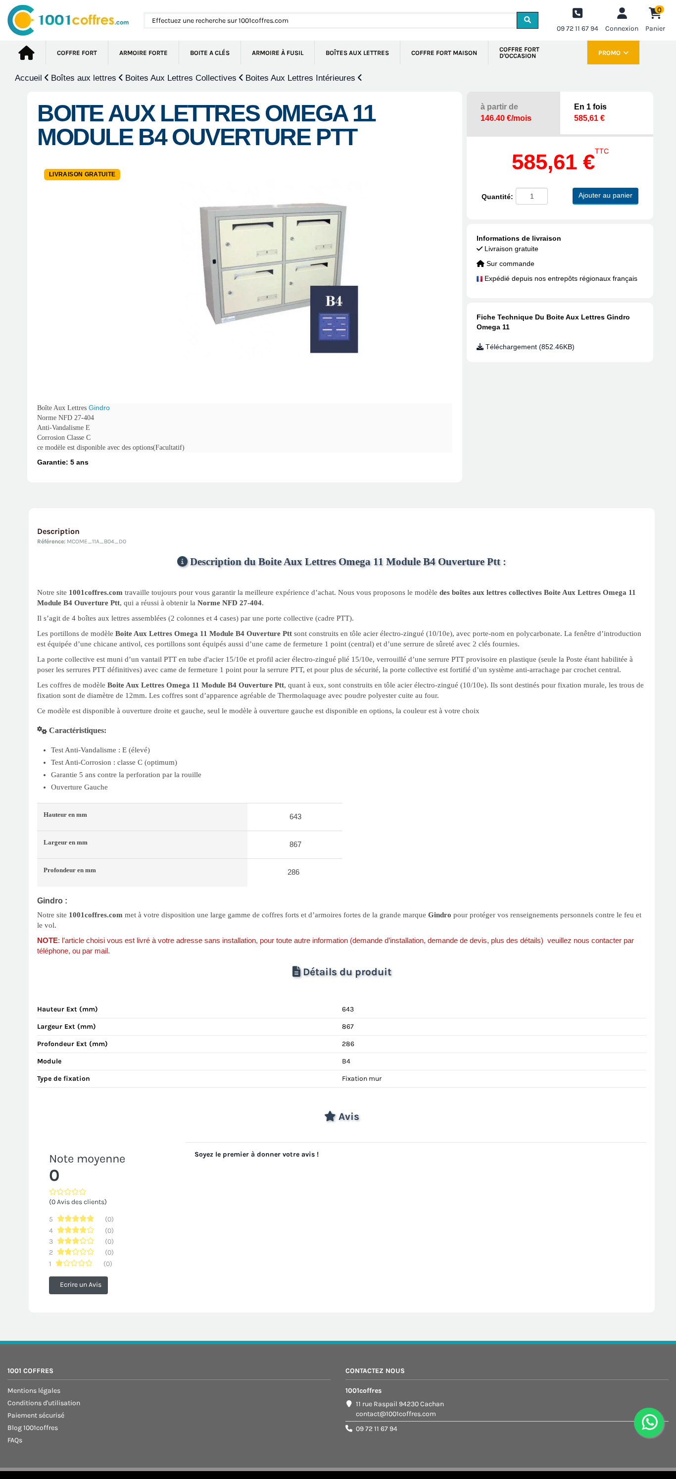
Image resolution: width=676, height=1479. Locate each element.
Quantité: (497, 197)
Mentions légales (33, 1390)
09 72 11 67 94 (376, 1429)
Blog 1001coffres (32, 1428)
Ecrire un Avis (80, 1284)
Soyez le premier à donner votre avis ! (256, 1154)
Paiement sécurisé (35, 1415)
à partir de (506, 112)
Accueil (30, 78)
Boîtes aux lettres (85, 78)
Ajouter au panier (605, 195)
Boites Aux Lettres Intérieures (301, 78)
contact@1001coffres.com (396, 1414)
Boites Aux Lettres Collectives (182, 78)
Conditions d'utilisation (43, 1403)
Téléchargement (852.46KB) (529, 347)
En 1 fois (590, 112)
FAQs (14, 1440)
